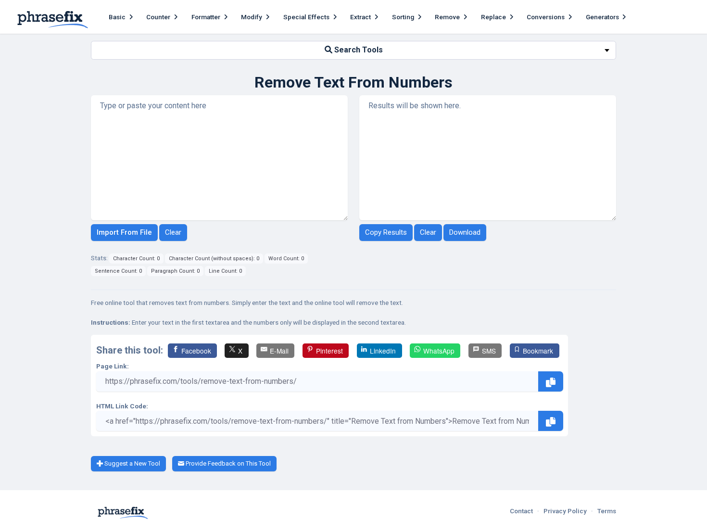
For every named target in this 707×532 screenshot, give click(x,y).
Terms (606, 511)
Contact (521, 511)
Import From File (124, 232)
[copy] (550, 381)
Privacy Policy (565, 511)
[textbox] (353, 50)
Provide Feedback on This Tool (227, 463)
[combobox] (353, 50)
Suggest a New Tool (131, 463)
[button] (121, 17)
